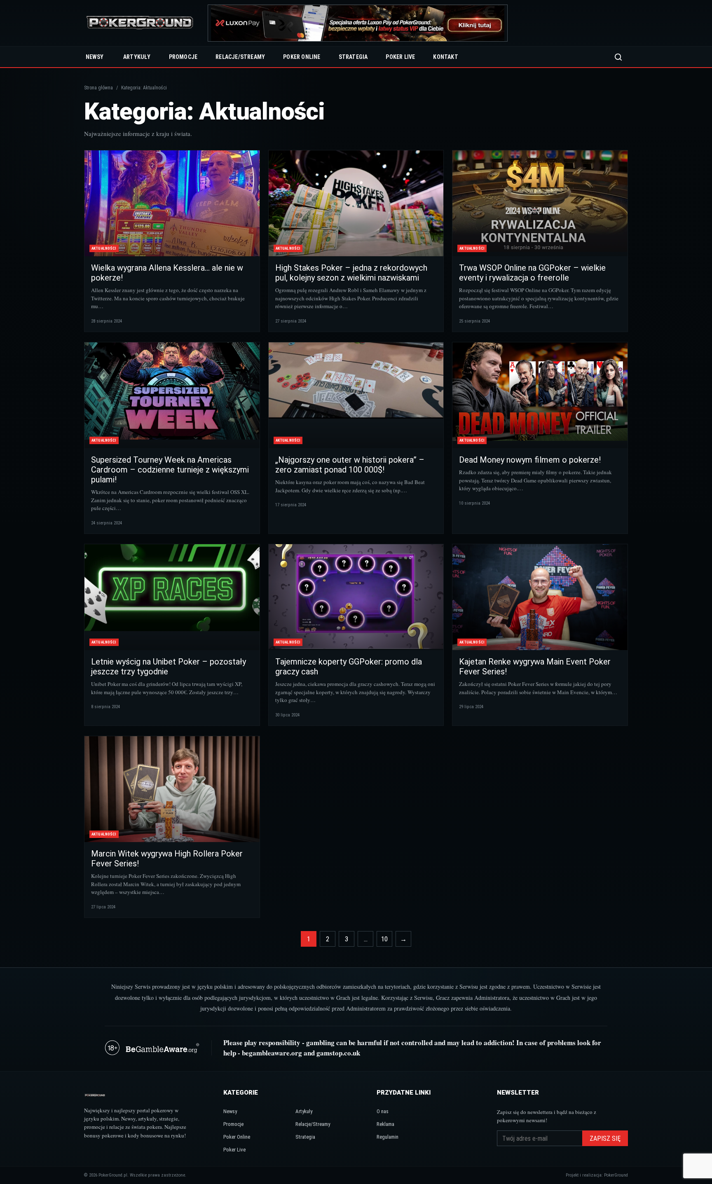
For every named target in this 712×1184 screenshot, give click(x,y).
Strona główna (98, 88)
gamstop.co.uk (338, 1053)
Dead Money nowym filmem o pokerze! (530, 460)
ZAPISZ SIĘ (605, 1138)
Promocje (183, 57)
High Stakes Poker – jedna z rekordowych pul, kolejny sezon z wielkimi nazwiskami (351, 273)
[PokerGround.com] (139, 23)
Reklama (385, 1124)
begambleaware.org (272, 1053)
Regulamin (387, 1137)
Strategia (353, 57)
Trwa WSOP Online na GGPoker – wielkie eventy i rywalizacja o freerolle (532, 273)
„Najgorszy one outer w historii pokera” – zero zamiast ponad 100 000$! (349, 465)
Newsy (94, 57)
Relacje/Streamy (240, 57)
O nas (383, 1111)
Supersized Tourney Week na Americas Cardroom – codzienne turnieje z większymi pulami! (170, 469)
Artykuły (137, 57)
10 (384, 939)
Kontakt (445, 57)
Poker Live (400, 57)
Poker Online (301, 57)
